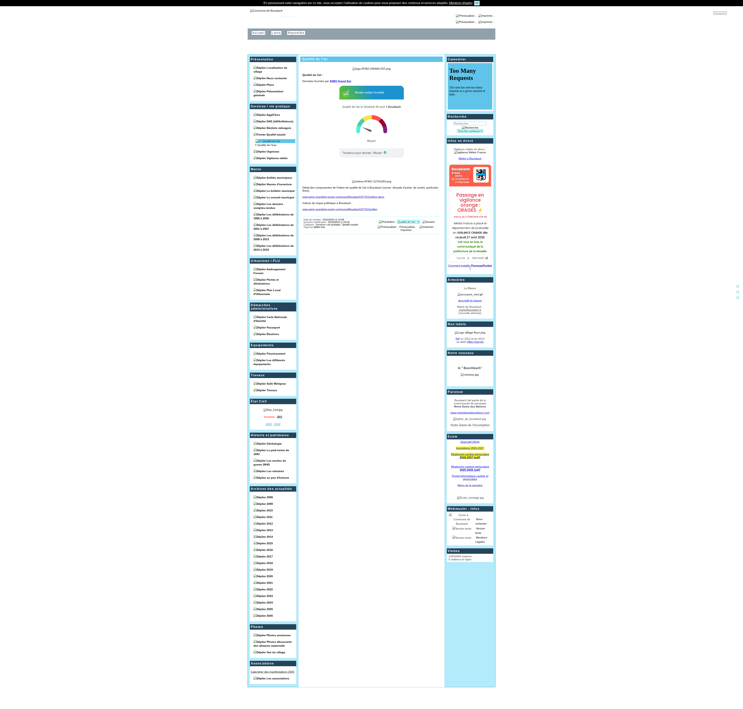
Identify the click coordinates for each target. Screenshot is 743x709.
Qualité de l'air (271, 141)
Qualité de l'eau (266, 145)
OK (477, 3)
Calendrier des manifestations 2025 (272, 671)
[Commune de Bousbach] (266, 10)
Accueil (272, 16)
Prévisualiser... (408, 226)
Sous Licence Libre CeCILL (391, 699)
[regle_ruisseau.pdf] (470, 374)
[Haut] (737, 286)
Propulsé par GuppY (349, 699)
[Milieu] (737, 292)
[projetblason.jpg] (470, 294)
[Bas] (737, 297)
